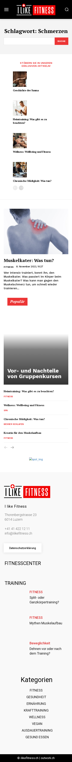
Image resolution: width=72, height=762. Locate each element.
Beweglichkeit (40, 643)
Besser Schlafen (14, 424)
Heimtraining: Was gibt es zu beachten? (30, 120)
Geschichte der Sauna (26, 90)
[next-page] (21, 188)
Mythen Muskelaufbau (46, 623)
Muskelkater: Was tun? (29, 260)
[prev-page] (15, 188)
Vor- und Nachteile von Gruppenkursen (34, 373)
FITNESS (8, 267)
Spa (6, 410)
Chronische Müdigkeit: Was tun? (32, 181)
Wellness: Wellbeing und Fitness (32, 151)
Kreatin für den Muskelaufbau (22, 433)
